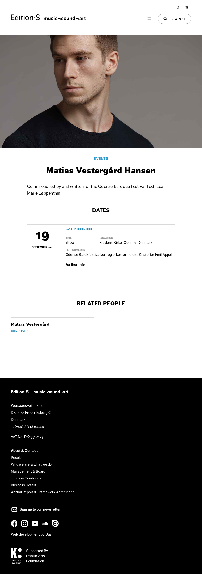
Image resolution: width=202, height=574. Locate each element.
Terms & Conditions (26, 478)
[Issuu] (56, 523)
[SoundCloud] (46, 523)
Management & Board (28, 471)
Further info (75, 264)
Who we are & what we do (31, 464)
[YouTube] (36, 523)
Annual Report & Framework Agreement (42, 492)
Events (101, 158)
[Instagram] (25, 523)
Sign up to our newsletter (40, 509)
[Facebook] (15, 523)
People (16, 457)
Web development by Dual (31, 534)
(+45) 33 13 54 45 (29, 426)
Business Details (23, 485)
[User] (178, 7)
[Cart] (187, 7)
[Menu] (149, 19)
